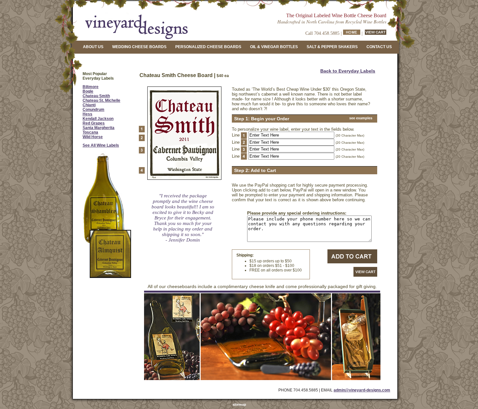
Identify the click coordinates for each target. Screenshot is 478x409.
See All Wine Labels (101, 145)
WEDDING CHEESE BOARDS (139, 47)
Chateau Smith (96, 96)
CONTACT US (379, 47)
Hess (87, 114)
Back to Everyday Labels (347, 70)
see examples (360, 118)
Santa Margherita (98, 127)
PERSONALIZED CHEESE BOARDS (208, 47)
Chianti (89, 105)
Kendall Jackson (98, 118)
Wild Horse (93, 137)
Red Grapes (94, 123)
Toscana (90, 132)
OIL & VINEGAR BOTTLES (274, 47)
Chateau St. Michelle (101, 100)
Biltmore (91, 87)
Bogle (88, 91)
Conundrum (93, 109)
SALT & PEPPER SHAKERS (332, 47)
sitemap (239, 404)
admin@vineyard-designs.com (362, 390)
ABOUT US (93, 47)
